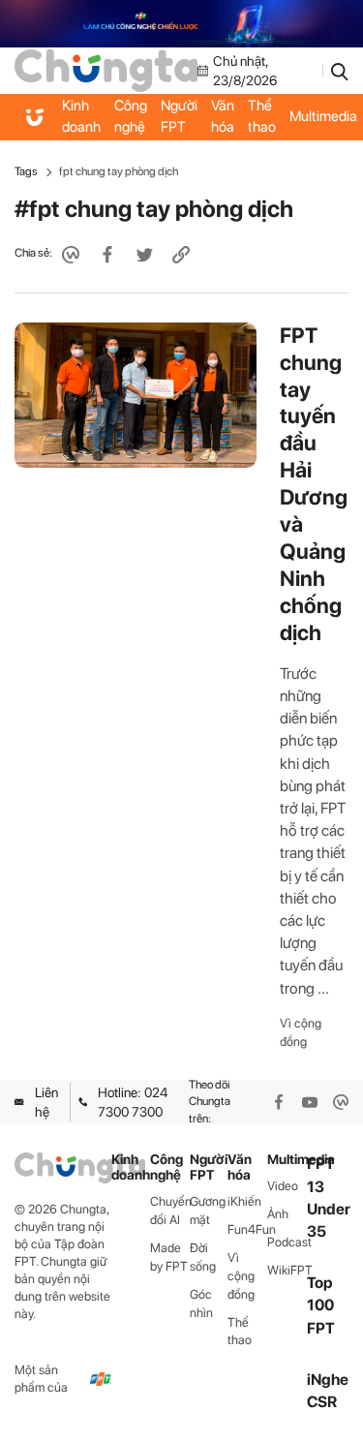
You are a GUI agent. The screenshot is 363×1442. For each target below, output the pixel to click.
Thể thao (262, 116)
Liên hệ (46, 1102)
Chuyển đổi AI (170, 1210)
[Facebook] (279, 1102)
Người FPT (179, 116)
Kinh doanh (81, 116)
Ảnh (277, 1214)
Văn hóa (222, 116)
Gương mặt (208, 1210)
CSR (322, 1402)
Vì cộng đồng (300, 1032)
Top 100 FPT (321, 1304)
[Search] (339, 70)
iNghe (327, 1379)
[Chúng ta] (106, 69)
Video (282, 1186)
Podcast (287, 1242)
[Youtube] (310, 1102)
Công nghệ (130, 116)
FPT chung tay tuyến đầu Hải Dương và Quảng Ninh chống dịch (314, 483)
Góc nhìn (201, 1303)
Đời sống (203, 1257)
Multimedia (287, 1159)
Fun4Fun (247, 1229)
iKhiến (244, 1201)
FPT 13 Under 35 (328, 1197)
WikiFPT (287, 1270)
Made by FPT (169, 1257)
